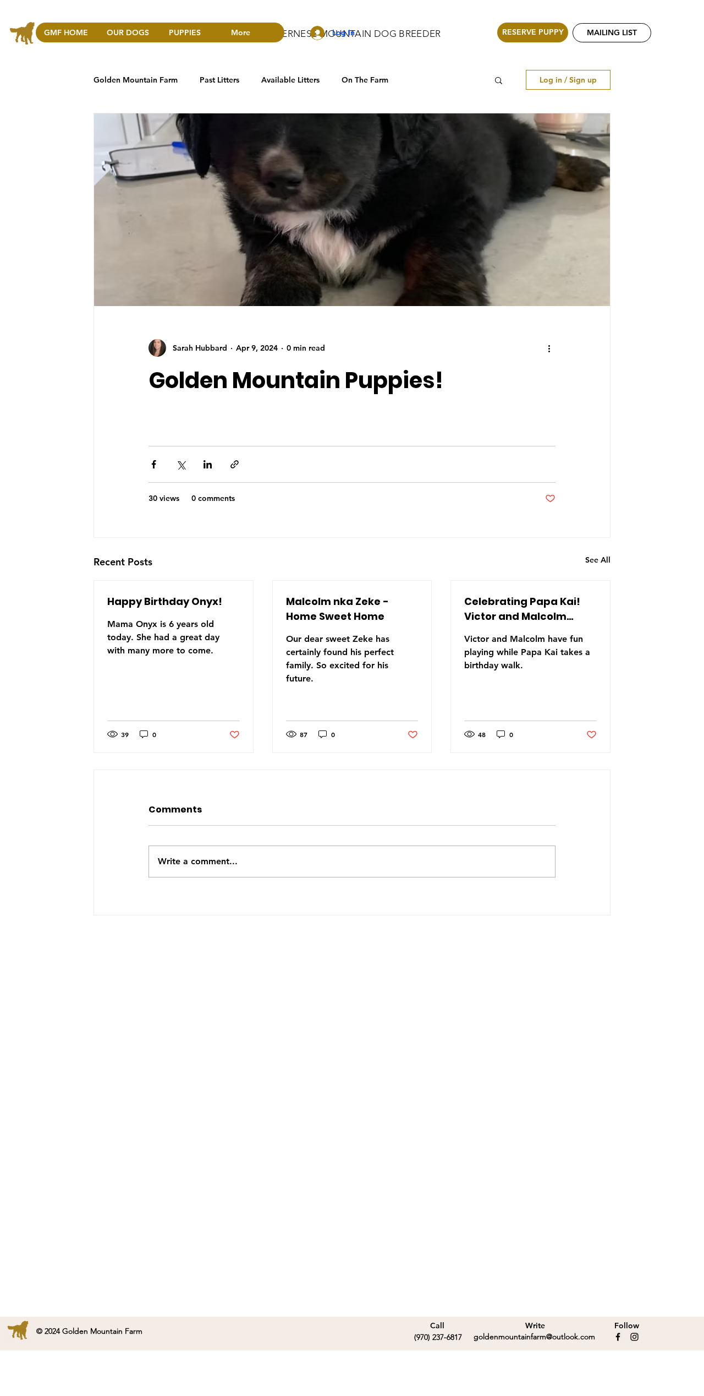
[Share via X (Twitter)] (180, 464)
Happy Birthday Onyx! (164, 601)
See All (597, 560)
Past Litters (219, 80)
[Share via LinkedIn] (207, 464)
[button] (498, 79)
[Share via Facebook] (153, 464)
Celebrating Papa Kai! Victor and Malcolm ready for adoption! (522, 609)
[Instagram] (634, 1337)
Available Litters (290, 80)
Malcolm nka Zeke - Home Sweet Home (337, 609)
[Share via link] (234, 464)
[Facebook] (618, 1337)
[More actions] (549, 348)
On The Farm (365, 80)
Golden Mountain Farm (136, 80)
